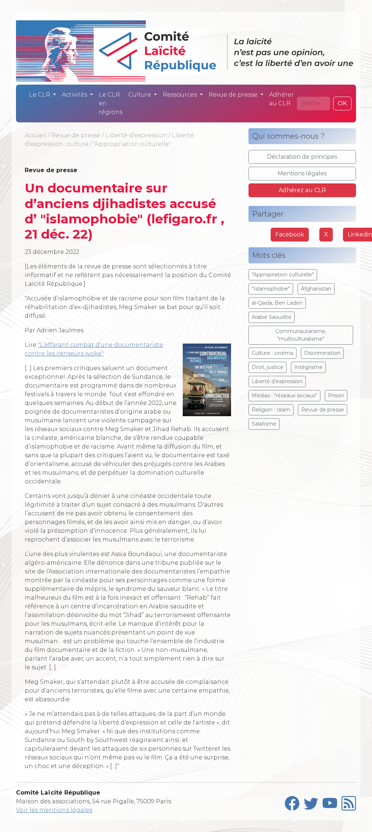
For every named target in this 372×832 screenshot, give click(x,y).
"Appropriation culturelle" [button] (283, 274)
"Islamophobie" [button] (271, 288)
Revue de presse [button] (234, 94)
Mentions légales (302, 173)
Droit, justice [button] (267, 367)
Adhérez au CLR (302, 190)
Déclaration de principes (302, 156)
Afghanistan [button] (316, 288)
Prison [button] (336, 395)
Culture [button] (140, 94)
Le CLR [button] (40, 94)
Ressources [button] (180, 94)
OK (342, 103)
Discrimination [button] (322, 353)
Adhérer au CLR (281, 99)
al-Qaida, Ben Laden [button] (277, 303)
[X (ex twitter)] (311, 801)
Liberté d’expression (136, 135)
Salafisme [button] (264, 424)
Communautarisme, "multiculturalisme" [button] (300, 335)
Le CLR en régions (110, 103)
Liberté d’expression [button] (277, 381)
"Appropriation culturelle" (132, 144)
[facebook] (292, 801)
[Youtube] (330, 801)
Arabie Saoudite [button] (271, 317)
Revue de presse (76, 135)
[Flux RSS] (348, 801)
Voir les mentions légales (54, 810)
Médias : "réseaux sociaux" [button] (284, 395)
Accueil (35, 135)
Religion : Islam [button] (271, 409)
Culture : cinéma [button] (272, 353)
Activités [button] (75, 94)
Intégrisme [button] (308, 367)
